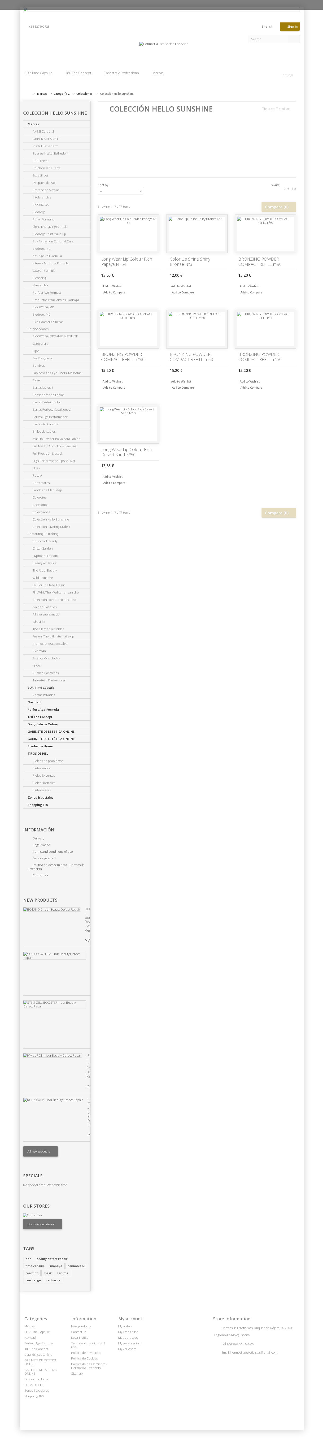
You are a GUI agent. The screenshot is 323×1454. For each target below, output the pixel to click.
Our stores (40, 875)
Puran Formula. (43, 219)
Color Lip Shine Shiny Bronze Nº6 (190, 261)
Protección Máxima (46, 190)
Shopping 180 (38, 805)
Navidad (34, 702)
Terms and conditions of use (52, 851)
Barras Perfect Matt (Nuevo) (51, 409)
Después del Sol (44, 183)
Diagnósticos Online (43, 724)
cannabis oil (77, 1266)
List (294, 188)
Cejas (36, 380)
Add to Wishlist (112, 286)
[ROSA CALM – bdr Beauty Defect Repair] (53, 1100)
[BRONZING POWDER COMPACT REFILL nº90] (265, 234)
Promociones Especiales (49, 643)
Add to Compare (114, 292)
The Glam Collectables (48, 629)
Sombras (38, 365)
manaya (56, 1266)
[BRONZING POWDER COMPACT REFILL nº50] (197, 329)
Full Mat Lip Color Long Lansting (54, 446)
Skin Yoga (39, 651)
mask (48, 1273)
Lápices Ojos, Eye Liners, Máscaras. (57, 373)
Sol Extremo (40, 161)
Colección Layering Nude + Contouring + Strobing (49, 530)
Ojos (35, 351)
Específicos (40, 175)
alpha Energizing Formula (50, 226)
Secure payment (44, 858)
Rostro (37, 475)
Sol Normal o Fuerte (46, 168)
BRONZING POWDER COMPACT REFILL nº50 (191, 357)
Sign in (292, 26)
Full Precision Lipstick (47, 453)
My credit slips (128, 1332)
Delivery (38, 838)
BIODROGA (40, 204)
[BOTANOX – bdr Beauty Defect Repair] (51, 909)
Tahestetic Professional (122, 73)
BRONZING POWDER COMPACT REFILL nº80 (122, 357)
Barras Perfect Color (46, 402)
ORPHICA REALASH (45, 139)
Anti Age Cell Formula (47, 256)
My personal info (130, 1343)
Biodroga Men (42, 248)
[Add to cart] (153, 274)
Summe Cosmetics (45, 673)
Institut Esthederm (45, 146)
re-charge (33, 1280)
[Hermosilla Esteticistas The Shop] (163, 50)
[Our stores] (56, 1215)
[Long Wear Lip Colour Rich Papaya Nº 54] (128, 234)
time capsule (35, 1266)
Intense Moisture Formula (50, 263)
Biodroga (38, 212)
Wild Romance (42, 578)
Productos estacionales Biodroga (55, 300)
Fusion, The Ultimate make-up (53, 636)
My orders (125, 1326)
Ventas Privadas (43, 695)
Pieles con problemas (47, 761)
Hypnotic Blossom (45, 556)
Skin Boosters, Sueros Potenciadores (45, 325)
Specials (33, 1176)
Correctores (41, 483)
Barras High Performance (50, 417)
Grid (286, 188)
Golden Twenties (44, 607)
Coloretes (39, 497)
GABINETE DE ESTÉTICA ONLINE (51, 731)
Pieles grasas (41, 790)
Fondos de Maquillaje (47, 490)
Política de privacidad (86, 1353)
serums (62, 1273)
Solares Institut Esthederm (51, 153)
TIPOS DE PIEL (38, 753)
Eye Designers (42, 358)
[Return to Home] (27, 94)
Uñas (36, 468)
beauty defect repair (52, 1259)
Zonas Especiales (40, 797)
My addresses (128, 1337)
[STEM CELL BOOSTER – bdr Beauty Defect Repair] (54, 1004)
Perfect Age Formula (46, 292)
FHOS (36, 665)
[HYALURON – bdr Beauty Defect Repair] (52, 1055)
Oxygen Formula (43, 270)
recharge (53, 1280)
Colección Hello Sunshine (50, 519)
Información (38, 830)
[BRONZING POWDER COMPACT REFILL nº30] (265, 329)
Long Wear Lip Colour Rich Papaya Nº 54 (126, 261)
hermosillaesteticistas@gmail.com (253, 1352)
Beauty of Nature (44, 563)
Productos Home (40, 746)
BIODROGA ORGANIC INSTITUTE (55, 336)
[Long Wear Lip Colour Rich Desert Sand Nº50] (128, 424)
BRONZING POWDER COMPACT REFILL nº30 (260, 357)
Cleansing (39, 278)
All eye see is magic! (46, 614)
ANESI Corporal (43, 131)
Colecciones (41, 512)
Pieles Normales (43, 783)
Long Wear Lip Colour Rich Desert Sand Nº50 (126, 452)
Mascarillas (40, 285)
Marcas (158, 73)
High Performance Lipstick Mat (53, 461)
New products (40, 900)
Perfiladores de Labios (48, 395)
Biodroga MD (41, 314)
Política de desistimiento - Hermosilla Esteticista (56, 867)
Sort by (103, 185)
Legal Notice (41, 845)
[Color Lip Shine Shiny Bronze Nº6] (197, 234)
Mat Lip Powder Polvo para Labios (56, 439)
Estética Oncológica (46, 658)
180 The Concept (78, 73)
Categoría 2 (40, 343)
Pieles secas (41, 768)
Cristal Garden (42, 548)
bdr (28, 1259)
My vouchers (127, 1349)
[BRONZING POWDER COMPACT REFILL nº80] (128, 329)
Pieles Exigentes (43, 775)
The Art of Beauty (44, 570)
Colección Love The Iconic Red (54, 600)
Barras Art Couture (45, 424)
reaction (32, 1273)
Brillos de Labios (44, 431)
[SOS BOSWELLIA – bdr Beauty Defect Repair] (54, 956)
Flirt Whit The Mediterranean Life (55, 592)
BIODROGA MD (43, 307)
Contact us (254, 27)
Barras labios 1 (42, 387)
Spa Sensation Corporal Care (52, 241)
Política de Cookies (84, 1358)
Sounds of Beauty (44, 541)
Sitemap (77, 1373)
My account (130, 1318)
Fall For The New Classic (48, 585)
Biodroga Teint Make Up (49, 234)
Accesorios (40, 505)
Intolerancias (41, 197)
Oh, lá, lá (38, 621)
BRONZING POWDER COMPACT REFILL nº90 (260, 261)
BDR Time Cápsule (38, 73)
